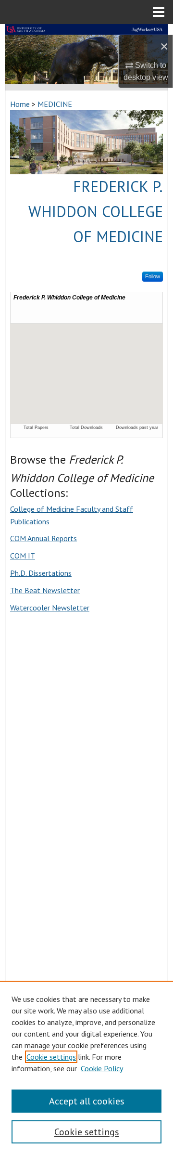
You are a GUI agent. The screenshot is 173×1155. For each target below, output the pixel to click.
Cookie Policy (102, 1068)
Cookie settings (51, 1057)
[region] (86, 1068)
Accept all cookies (86, 1101)
